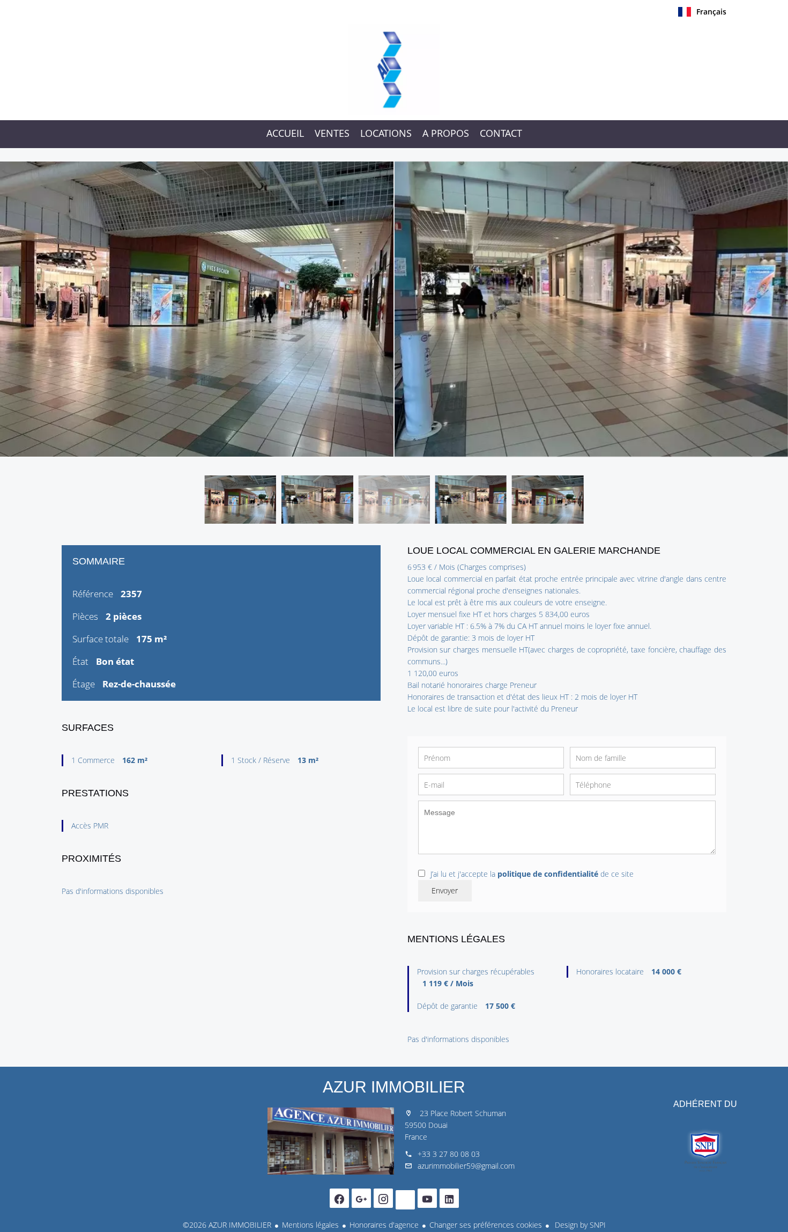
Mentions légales (310, 1225)
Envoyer (445, 890)
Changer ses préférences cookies (485, 1225)
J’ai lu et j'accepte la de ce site (532, 874)
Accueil (394, 69)
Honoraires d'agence (384, 1225)
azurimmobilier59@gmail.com (466, 1166)
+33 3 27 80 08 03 (449, 1154)
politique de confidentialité (547, 874)
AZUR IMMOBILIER (394, 1087)
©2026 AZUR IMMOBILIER (227, 1225)
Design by (579, 1225)
